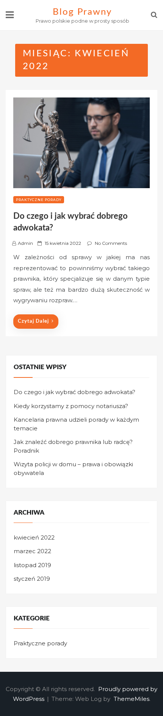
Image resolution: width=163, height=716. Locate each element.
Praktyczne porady (38, 200)
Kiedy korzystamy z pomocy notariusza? (71, 406)
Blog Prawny (82, 12)
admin (25, 243)
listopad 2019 (32, 565)
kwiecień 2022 (34, 537)
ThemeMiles (131, 698)
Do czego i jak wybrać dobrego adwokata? (74, 392)
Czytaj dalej (33, 321)
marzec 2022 (32, 551)
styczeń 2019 (32, 578)
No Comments (111, 243)
